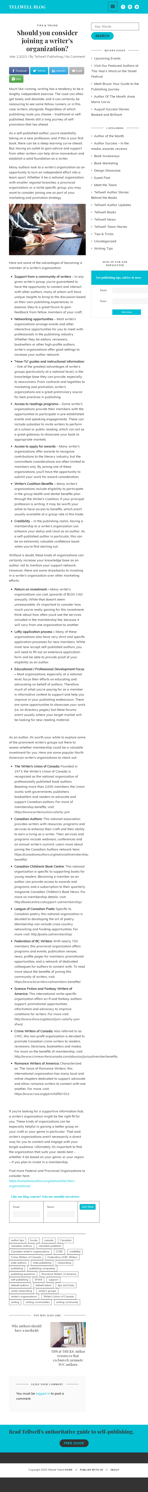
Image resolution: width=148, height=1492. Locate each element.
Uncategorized (105, 241)
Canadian (66, 1240)
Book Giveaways (106, 156)
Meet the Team (105, 185)
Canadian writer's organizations (30, 1251)
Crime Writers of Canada (26, 1257)
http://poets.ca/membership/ (51, 934)
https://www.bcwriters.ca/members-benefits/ (47, 982)
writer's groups (47, 1290)
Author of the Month (109, 136)
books (34, 1240)
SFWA (38, 1279)
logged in (43, 1393)
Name (103, 301)
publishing (17, 1268)
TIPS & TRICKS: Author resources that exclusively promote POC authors (68, 1358)
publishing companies (42, 1268)
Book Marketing (106, 163)
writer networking (21, 1290)
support (53, 1279)
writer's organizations (24, 1296)
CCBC (59, 1251)
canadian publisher (50, 1246)
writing (15, 1302)
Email (103, 290)
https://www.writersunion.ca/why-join (42, 812)
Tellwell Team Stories (110, 227)
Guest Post (102, 178)
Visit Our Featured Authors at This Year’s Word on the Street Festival (114, 71)
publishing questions (23, 1274)
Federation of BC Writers (62, 1257)
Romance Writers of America (59, 1274)
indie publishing (42, 1262)
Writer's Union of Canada (58, 1296)
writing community (67, 1302)
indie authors (19, 1262)
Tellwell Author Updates (112, 205)
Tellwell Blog (27, 7)
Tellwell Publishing (48, 56)
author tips (17, 1240)
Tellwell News (105, 219)
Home (69, 1470)
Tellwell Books (105, 212)
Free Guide (74, 1443)
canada (48, 1240)
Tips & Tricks (47, 25)
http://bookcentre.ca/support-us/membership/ (47, 902)
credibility (74, 1251)
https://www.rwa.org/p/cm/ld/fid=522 (41, 1094)
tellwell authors (20, 1285)
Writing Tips (103, 248)
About (114, 1470)
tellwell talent (43, 1285)
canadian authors (21, 1246)
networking (64, 1262)
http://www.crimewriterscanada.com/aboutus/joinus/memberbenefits (65, 1056)
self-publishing (19, 1279)
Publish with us (91, 1470)
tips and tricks (66, 1285)
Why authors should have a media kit (27, 1328)
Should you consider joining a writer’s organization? (47, 40)
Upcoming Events (107, 58)
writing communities (38, 1302)
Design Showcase (107, 170)
